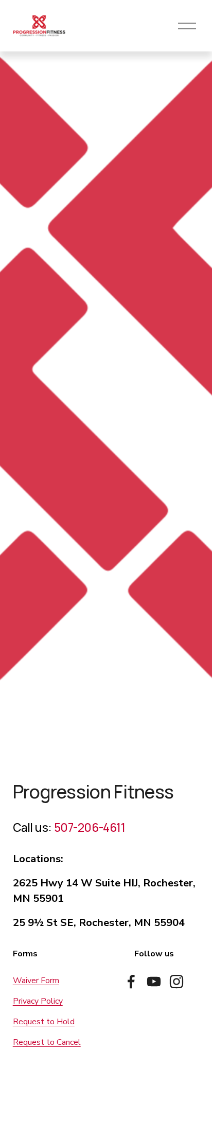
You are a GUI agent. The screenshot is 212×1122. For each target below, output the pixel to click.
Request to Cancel (47, 1042)
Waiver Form (36, 980)
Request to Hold (44, 1021)
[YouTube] (154, 981)
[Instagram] (176, 981)
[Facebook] (131, 981)
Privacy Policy (38, 1001)
